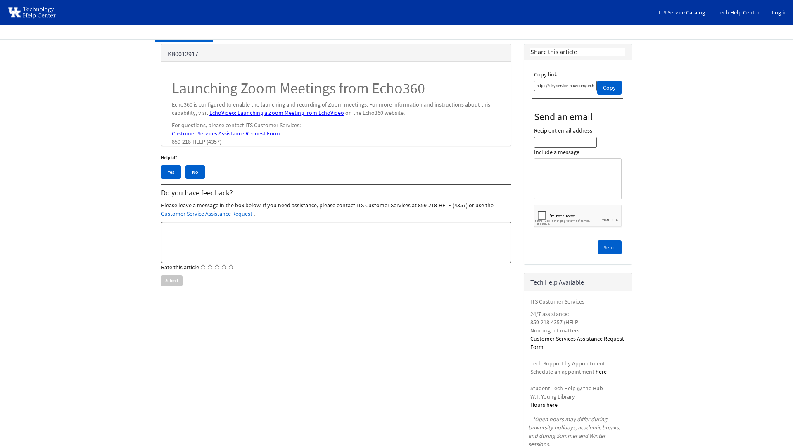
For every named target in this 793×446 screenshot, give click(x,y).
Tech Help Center (738, 12)
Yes (171, 172)
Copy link (545, 74)
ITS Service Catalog (682, 12)
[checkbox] (203, 267)
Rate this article (180, 267)
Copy (609, 87)
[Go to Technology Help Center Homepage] (32, 12)
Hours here (544, 404)
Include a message (556, 152)
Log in (779, 12)
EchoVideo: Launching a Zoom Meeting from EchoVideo (276, 112)
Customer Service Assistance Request (207, 213)
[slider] (217, 267)
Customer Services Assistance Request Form (226, 133)
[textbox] (336, 242)
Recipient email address (563, 130)
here (601, 371)
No (195, 172)
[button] (610, 247)
